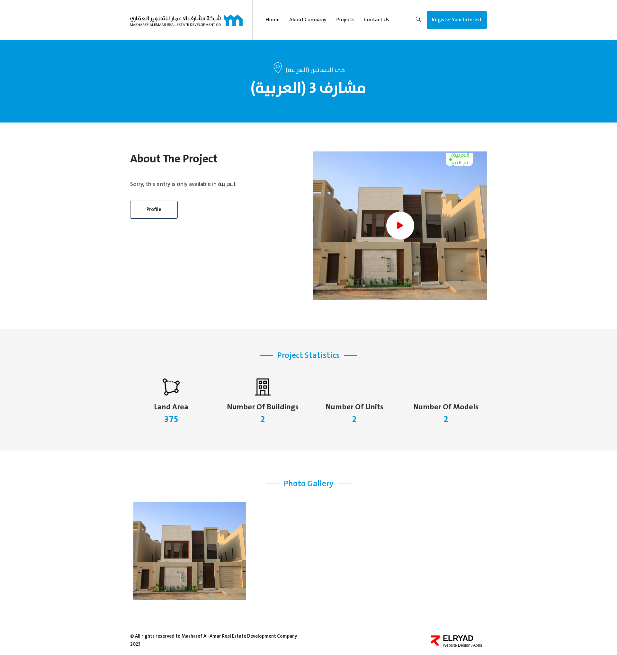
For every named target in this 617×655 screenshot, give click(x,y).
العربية (226, 184)
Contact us (376, 20)
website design (457, 645)
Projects (345, 20)
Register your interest (457, 20)
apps (477, 645)
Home (272, 20)
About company (307, 20)
